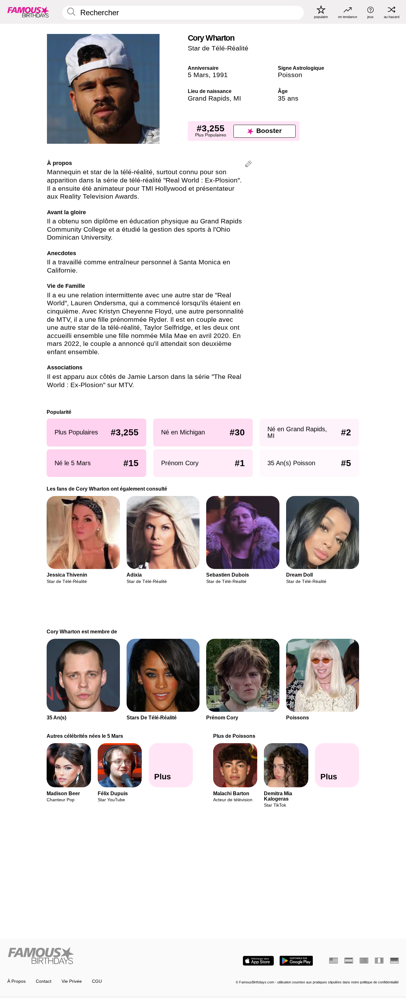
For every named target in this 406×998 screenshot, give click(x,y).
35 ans (288, 98)
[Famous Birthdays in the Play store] (296, 961)
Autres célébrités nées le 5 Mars (85, 736)
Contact (43, 981)
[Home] (103, 956)
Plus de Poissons (234, 736)
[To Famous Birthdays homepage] (28, 12)
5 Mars (198, 75)
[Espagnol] (348, 960)
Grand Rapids (209, 98)
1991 (220, 75)
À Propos (16, 981)
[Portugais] (364, 960)
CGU (97, 981)
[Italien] (379, 960)
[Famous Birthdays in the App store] (258, 961)
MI (237, 98)
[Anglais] (333, 960)
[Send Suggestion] (248, 165)
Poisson (290, 75)
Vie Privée (72, 981)
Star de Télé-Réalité (218, 48)
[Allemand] (394, 960)
